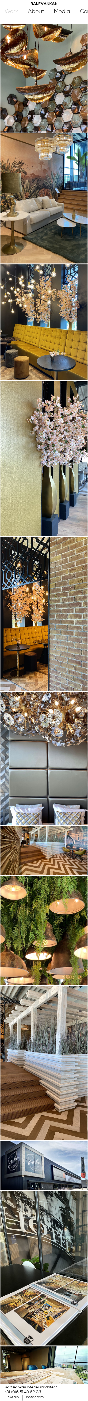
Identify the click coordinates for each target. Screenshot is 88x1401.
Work (11, 11)
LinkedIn (12, 1397)
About (36, 11)
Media (62, 11)
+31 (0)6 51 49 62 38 (23, 1392)
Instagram (35, 1397)
